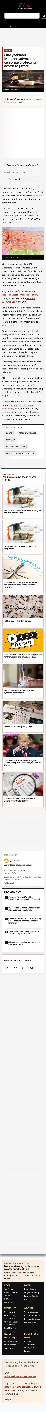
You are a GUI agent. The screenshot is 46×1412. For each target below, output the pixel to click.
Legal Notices (10, 1328)
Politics (7, 1298)
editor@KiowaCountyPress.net (20, 1376)
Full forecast (9, 883)
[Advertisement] (23, 133)
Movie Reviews (10, 1341)
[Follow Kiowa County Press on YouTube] (31, 967)
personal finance (27, 433)
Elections (8, 1302)
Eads (26, 1299)
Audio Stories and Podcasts (20, 453)
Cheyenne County (31, 1292)
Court (9, 433)
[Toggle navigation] (7, 24)
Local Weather (30, 1322)
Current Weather (31, 1312)
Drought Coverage (32, 1319)
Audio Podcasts (10, 1344)
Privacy (27, 1351)
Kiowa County (30, 1289)
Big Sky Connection (15, 446)
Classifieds (8, 1348)
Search (27, 1337)
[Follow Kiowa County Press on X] (7, 967)
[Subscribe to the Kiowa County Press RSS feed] (23, 967)
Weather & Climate (32, 1315)
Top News (8, 1289)
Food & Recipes (10, 1337)
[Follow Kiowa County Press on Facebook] (15, 967)
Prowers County (31, 1296)
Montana (10, 440)
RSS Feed (28, 1341)
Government (9, 1312)
